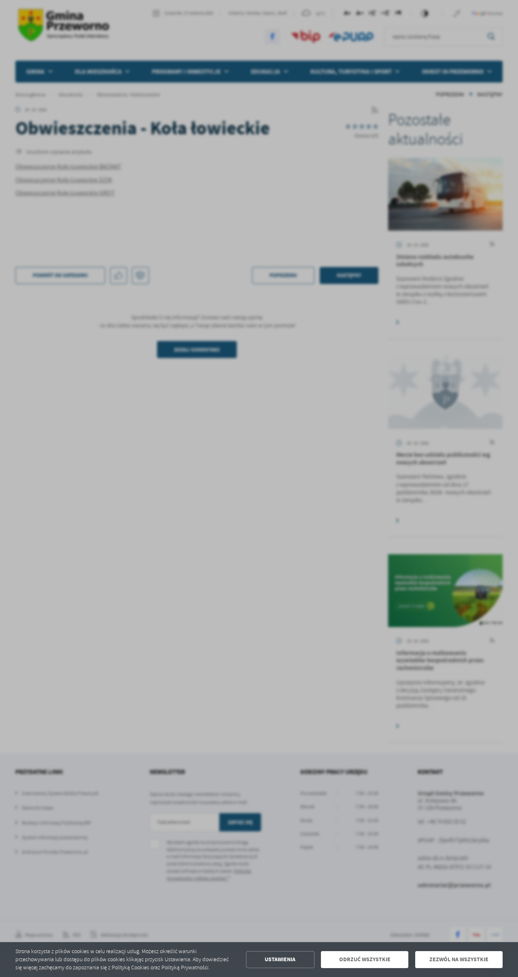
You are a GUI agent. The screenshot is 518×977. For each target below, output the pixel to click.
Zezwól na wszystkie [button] (458, 959)
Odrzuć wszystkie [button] (365, 959)
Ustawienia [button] (280, 959)
